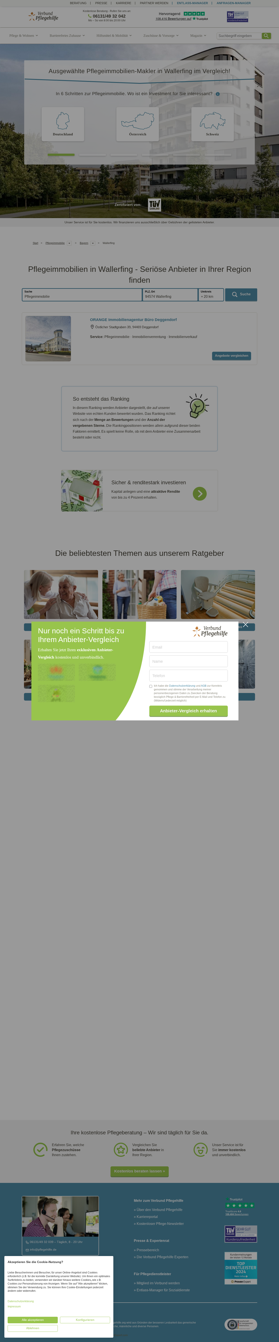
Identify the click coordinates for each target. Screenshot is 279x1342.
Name (157, 661)
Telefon (158, 676)
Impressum (14, 1306)
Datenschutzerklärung (182, 685)
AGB (203, 685)
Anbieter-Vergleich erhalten (188, 710)
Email (157, 647)
